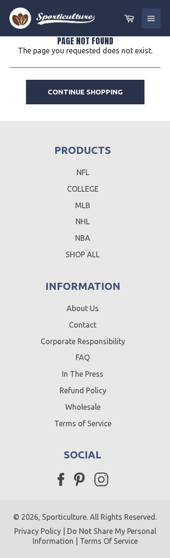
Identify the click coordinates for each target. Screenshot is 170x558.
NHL (83, 221)
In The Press (82, 374)
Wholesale (83, 407)
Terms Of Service (109, 541)
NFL (82, 172)
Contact (82, 325)
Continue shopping (85, 92)
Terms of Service (82, 423)
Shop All (83, 254)
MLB (82, 205)
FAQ (83, 357)
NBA (82, 238)
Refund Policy (83, 390)
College (83, 189)
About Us (83, 308)
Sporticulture (64, 517)
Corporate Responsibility (83, 341)
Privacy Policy (37, 531)
